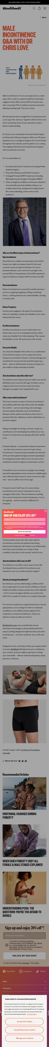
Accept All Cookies (24, 1022)
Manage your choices (24, 1038)
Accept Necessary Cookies (24, 1030)
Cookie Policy (32, 1014)
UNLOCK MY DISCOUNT (24, 531)
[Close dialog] (45, 511)
